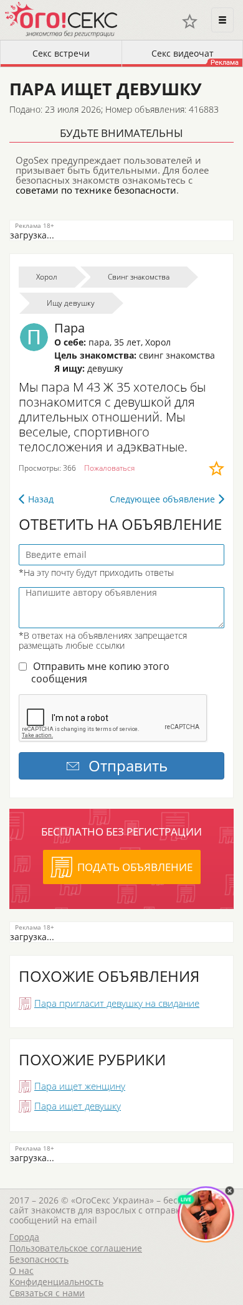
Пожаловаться (109, 468)
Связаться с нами (47, 1293)
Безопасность (39, 1259)
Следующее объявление (162, 499)
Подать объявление (135, 867)
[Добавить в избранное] (216, 468)
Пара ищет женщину (79, 1086)
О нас (21, 1270)
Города (24, 1237)
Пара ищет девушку (77, 1106)
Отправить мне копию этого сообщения (100, 672)
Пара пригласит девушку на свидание (116, 1003)
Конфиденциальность (56, 1282)
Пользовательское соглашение (75, 1248)
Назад (41, 499)
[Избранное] (190, 21)
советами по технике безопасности (96, 190)
